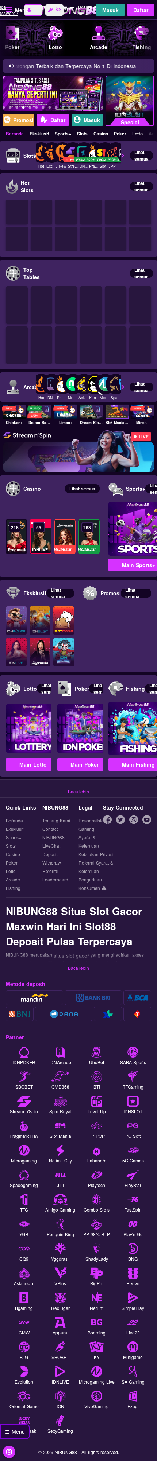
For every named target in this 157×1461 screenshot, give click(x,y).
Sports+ (63, 133)
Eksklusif (39, 133)
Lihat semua (141, 155)
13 (82, 108)
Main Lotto (33, 764)
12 (76, 108)
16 (102, 108)
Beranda (15, 133)
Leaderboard (55, 879)
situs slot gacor (71, 955)
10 (63, 108)
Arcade (13, 879)
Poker (120, 133)
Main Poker (84, 764)
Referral (50, 871)
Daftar (140, 10)
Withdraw (51, 862)
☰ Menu (15, 1431)
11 (69, 108)
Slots (82, 133)
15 (96, 108)
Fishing (13, 888)
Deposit (50, 854)
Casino (100, 133)
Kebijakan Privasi (96, 854)
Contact (50, 829)
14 (89, 108)
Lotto (137, 133)
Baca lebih (78, 791)
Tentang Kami (56, 820)
